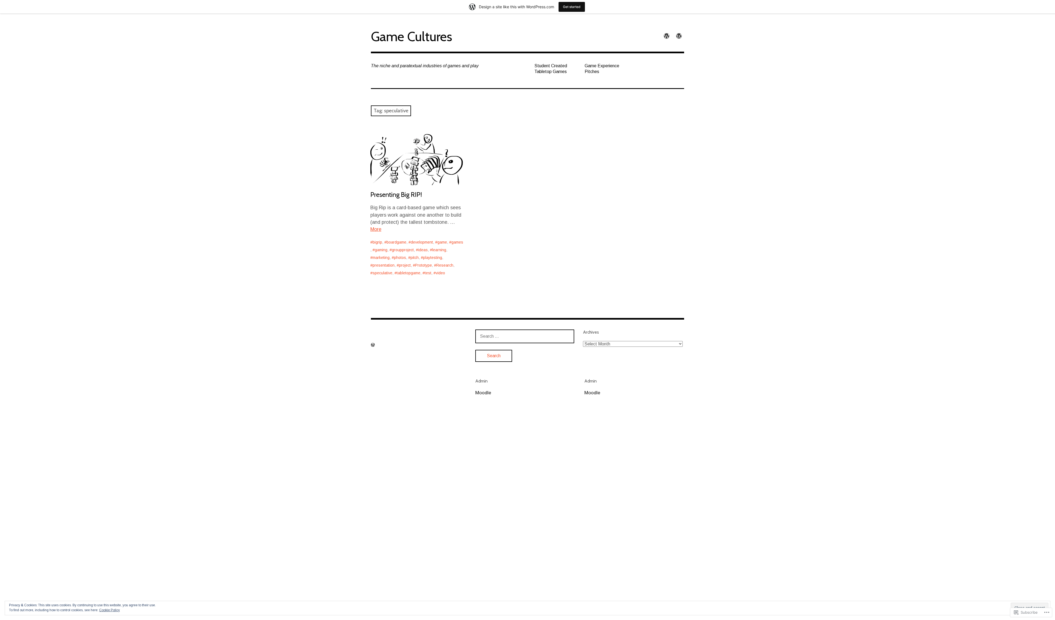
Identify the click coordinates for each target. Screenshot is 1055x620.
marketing (381, 257)
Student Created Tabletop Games (550, 68)
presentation (384, 265)
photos (400, 257)
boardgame (396, 242)
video (440, 273)
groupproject (403, 250)
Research (444, 265)
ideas (423, 250)
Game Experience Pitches (602, 68)
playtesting (432, 257)
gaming (381, 250)
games (457, 242)
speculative (382, 273)
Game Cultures (411, 36)
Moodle (483, 392)
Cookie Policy (109, 610)
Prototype (423, 265)
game (442, 242)
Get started (572, 7)
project (405, 265)
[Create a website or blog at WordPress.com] (373, 345)
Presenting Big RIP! (396, 195)
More (375, 229)
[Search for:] (524, 336)
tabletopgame (408, 273)
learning (439, 250)
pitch (414, 257)
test (428, 273)
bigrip (377, 242)
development (422, 242)
